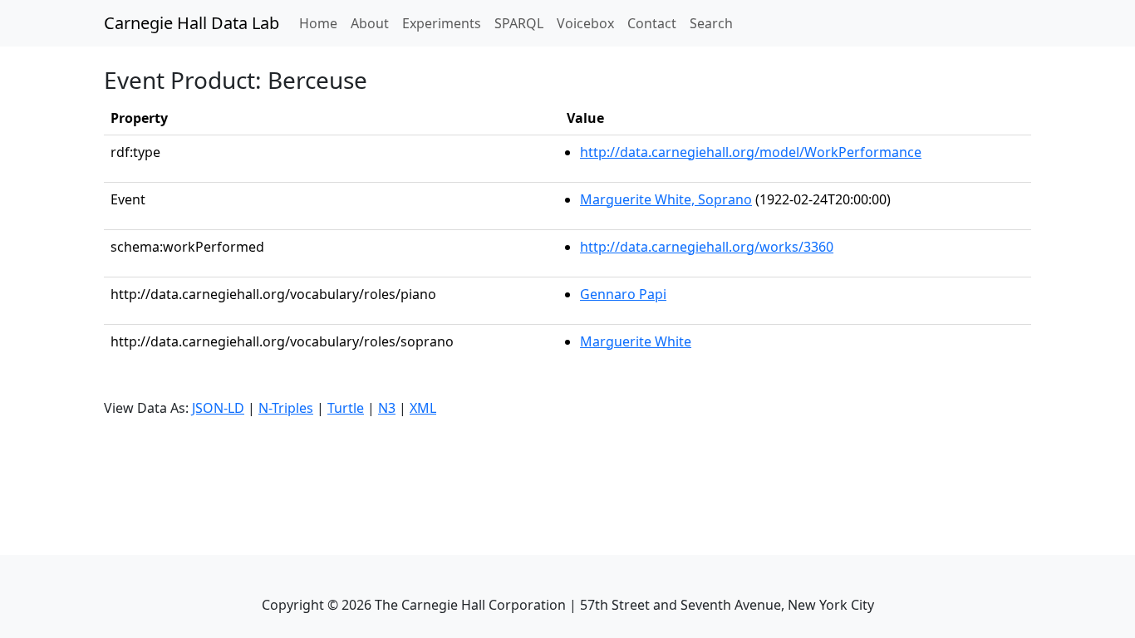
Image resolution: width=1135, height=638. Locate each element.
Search (711, 23)
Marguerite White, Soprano (666, 199)
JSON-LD (218, 408)
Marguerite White (635, 341)
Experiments (441, 23)
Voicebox (585, 23)
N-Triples (285, 408)
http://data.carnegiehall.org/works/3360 (706, 247)
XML (423, 408)
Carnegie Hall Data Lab (191, 23)
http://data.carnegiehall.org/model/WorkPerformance (750, 152)
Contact (651, 23)
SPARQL (518, 23)
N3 (387, 408)
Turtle (345, 408)
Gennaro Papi (623, 294)
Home (321, 22)
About (370, 23)
